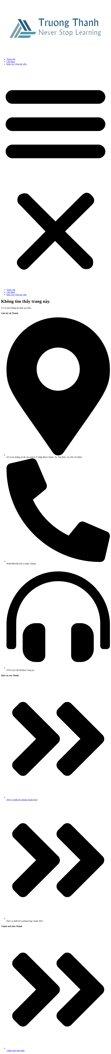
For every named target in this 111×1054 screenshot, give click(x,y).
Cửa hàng (10, 61)
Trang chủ (10, 59)
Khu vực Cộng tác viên (16, 64)
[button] (55, 176)
